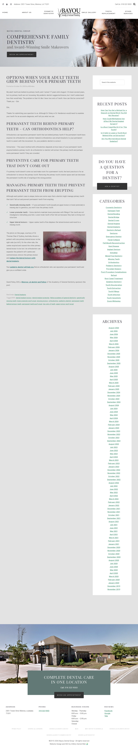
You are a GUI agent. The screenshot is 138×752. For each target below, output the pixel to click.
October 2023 (113, 438)
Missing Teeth (114, 259)
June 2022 (114, 489)
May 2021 (114, 531)
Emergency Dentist (114, 237)
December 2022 (113, 470)
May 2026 (114, 338)
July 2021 (114, 525)
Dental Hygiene (114, 224)
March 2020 (113, 576)
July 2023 (114, 447)
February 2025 (114, 386)
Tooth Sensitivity (114, 298)
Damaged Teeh (114, 211)
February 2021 (114, 541)
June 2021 (114, 528)
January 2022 (113, 505)
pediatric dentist (65, 301)
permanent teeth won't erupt (32, 304)
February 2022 (114, 502)
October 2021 (113, 515)
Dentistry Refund (114, 230)
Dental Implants (20, 295)
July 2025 (114, 370)
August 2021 (114, 522)
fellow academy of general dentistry (63, 298)
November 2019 (113, 589)
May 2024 (114, 415)
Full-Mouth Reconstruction (114, 243)
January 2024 (113, 428)
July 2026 (114, 331)
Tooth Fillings (113, 291)
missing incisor (42, 301)
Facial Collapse (114, 240)
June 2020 (114, 567)
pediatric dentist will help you (22, 267)
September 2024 (113, 402)
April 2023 (114, 457)
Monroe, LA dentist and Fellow (34, 282)
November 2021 (113, 512)
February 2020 (114, 580)
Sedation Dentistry (114, 282)
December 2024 (113, 392)
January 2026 (113, 350)
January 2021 (113, 544)
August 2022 (114, 483)
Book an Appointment (22, 54)
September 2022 (113, 480)
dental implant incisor (24, 298)
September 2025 (113, 363)
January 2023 (113, 467)
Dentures (114, 233)
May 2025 (114, 376)
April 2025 (114, 380)
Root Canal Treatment (114, 279)
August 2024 (114, 405)
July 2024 (114, 409)
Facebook (108, 711)
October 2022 (113, 476)
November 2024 (113, 396)
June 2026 (114, 334)
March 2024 (113, 422)
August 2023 (114, 444)
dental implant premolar (40, 298)
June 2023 (114, 451)
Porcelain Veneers (113, 269)
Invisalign (114, 253)
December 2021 (113, 509)
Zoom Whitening (113, 301)
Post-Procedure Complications (113, 272)
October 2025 (113, 360)
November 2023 (113, 434)
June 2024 (114, 412)
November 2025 (113, 357)
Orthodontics (113, 262)
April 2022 (114, 496)
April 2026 (114, 341)
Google (107, 713)
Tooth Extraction (114, 288)
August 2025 (114, 367)
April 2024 (114, 418)
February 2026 (114, 347)
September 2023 (113, 441)
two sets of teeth (49, 304)
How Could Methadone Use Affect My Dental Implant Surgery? (114, 121)
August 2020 (114, 560)
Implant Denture (113, 250)
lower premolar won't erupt (26, 301)
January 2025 (113, 389)
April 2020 (114, 573)
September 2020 (113, 557)
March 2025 (113, 383)
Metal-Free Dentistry (113, 256)
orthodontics (53, 301)
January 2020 (113, 583)
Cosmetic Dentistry (114, 208)
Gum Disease (113, 246)
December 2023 (113, 431)
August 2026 (114, 328)
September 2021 (113, 518)
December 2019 (113, 586)
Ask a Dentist (112, 186)
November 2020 (113, 551)
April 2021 (114, 535)
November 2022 (113, 473)
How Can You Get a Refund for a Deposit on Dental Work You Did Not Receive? (114, 113)
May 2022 (114, 493)
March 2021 (113, 538)
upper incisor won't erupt (65, 304)
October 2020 (113, 554)
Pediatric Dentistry (114, 266)
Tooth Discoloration (114, 285)
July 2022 (114, 486)
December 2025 (113, 354)
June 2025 (114, 373)
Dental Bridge (113, 217)
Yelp (106, 716)
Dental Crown (113, 220)
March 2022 (113, 499)
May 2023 (114, 454)
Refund (114, 275)
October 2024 (113, 399)
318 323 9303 (44, 711)
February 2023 (114, 463)
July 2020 (114, 564)
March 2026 (113, 344)
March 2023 (113, 460)
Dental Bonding (114, 214)
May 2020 (114, 570)
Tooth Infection (113, 295)
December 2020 (113, 547)
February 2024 (114, 425)
